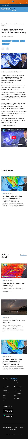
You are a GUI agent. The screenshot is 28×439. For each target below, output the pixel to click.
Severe (22, 41)
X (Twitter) (19, 393)
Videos (4, 398)
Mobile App (13, 429)
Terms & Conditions (7, 427)
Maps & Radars (6, 393)
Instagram (19, 396)
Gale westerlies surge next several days (14, 284)
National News (6, 41)
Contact (21, 427)
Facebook (19, 390)
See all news (23, 255)
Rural (4, 400)
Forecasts (5, 390)
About (15, 427)
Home (3, 24)
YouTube (18, 398)
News (7, 24)
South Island (6, 44)
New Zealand (15, 41)
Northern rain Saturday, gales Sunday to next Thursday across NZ (12, 198)
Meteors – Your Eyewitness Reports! (14, 321)
